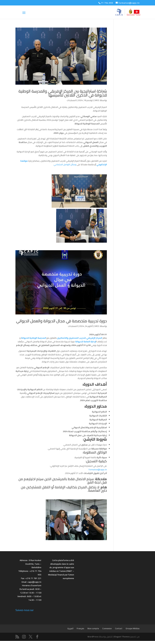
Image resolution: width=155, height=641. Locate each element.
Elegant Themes (122, 637)
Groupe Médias (133, 628)
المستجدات (71, 100)
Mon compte (93, 628)
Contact (118, 628)
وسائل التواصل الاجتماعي (65, 164)
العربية (70, 628)
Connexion (107, 628)
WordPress (92, 637)
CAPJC (96, 100)
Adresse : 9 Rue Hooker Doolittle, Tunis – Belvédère (30, 564)
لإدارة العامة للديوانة (85, 342)
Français (80, 628)
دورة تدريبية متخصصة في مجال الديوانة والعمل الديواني (61, 321)
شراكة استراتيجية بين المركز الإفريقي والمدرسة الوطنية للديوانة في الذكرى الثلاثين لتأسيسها (62, 93)
